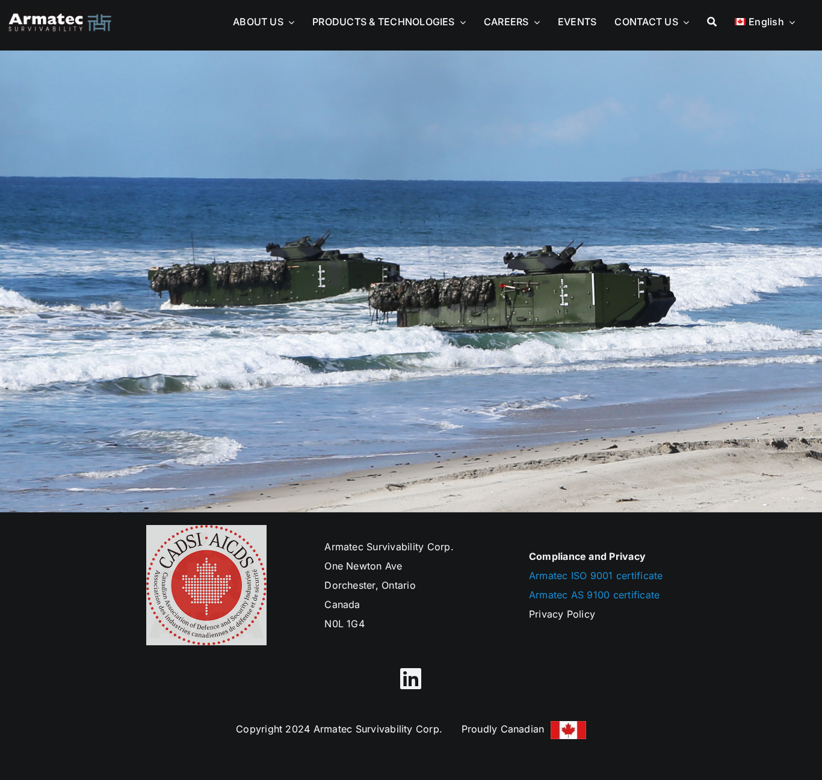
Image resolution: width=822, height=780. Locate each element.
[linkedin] (410, 678)
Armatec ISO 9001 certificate (596, 576)
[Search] (712, 19)
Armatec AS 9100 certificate (594, 595)
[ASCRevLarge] (60, 16)
